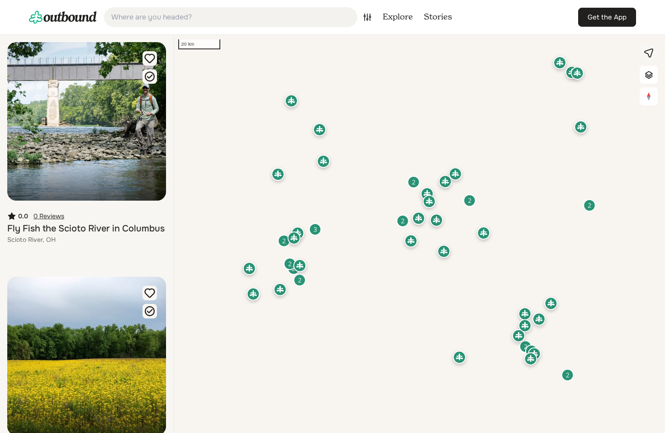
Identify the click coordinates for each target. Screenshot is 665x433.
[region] (419, 234)
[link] (63, 17)
